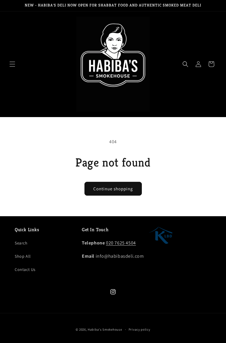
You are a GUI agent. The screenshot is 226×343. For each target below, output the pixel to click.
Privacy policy (139, 329)
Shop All (23, 256)
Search (21, 243)
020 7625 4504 (121, 243)
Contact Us (25, 269)
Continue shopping (113, 189)
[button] (12, 64)
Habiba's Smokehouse (105, 329)
